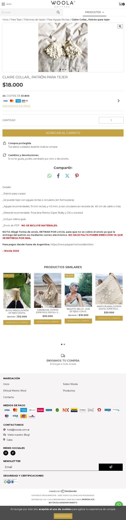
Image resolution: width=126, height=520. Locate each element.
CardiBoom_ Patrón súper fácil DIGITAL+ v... (47, 311)
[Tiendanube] (63, 492)
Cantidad (8, 120)
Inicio (5, 19)
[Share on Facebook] (58, 176)
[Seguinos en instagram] (5, 453)
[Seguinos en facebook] (12, 453)
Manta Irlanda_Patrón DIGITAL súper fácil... (109, 307)
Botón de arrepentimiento (63, 503)
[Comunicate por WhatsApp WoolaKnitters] (119, 505)
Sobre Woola (70, 384)
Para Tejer (16, 19)
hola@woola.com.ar (18, 429)
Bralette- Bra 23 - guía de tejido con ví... (78, 310)
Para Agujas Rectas (58, 19)
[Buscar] (58, 12)
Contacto (8, 397)
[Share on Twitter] (67, 176)
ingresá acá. (88, 499)
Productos (69, 390)
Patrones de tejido (34, 19)
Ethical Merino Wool (14, 390)
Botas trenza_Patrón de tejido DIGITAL (17, 311)
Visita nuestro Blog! (19, 434)
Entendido (63, 516)
